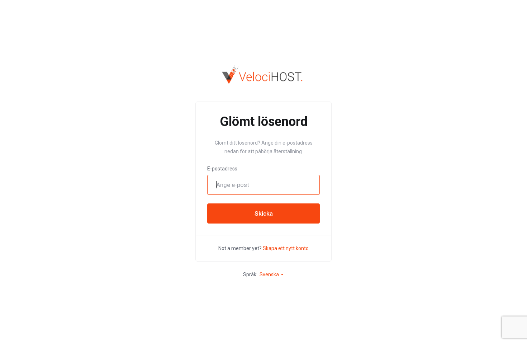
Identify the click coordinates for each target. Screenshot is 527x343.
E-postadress (222, 169)
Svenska (270, 274)
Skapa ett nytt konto (286, 248)
